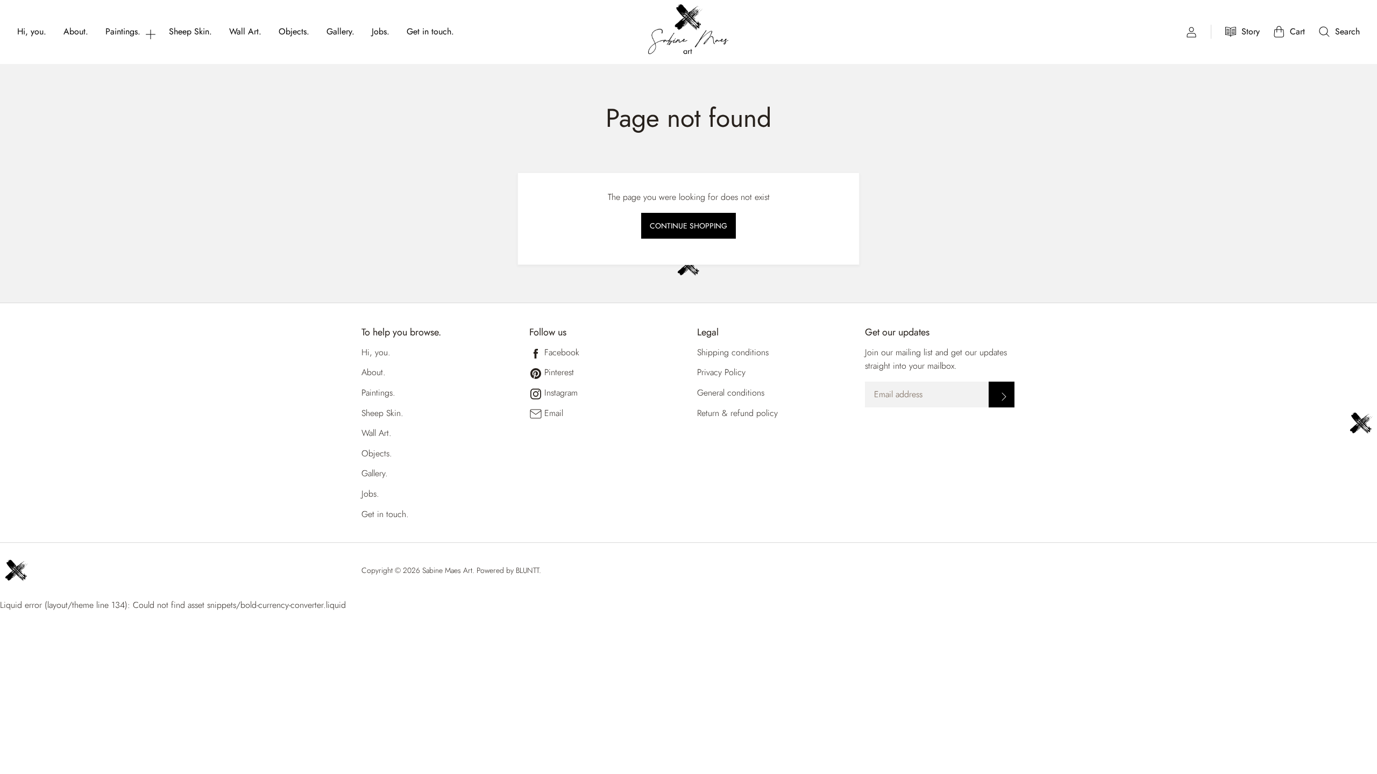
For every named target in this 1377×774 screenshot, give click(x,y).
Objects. (294, 31)
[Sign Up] (1001, 394)
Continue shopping (688, 225)
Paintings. (122, 31)
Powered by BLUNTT (508, 570)
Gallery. (340, 31)
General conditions (730, 392)
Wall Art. (245, 31)
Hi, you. (31, 31)
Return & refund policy (737, 413)
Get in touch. (430, 31)
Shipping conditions (733, 352)
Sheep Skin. (190, 31)
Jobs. (380, 31)
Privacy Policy (721, 372)
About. (75, 31)
